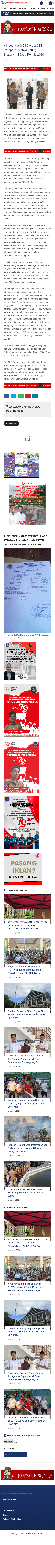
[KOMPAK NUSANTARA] (14, 5)
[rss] (24, 1504)
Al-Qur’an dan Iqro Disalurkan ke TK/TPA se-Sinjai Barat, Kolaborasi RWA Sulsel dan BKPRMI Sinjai (25, 969)
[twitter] (13, 396)
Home (4, 8)
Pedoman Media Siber (11, 1519)
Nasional (23, 8)
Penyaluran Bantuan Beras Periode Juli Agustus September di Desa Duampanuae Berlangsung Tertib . (26, 1058)
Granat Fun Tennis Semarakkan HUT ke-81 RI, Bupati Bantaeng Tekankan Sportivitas (26, 1103)
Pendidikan (43, 8)
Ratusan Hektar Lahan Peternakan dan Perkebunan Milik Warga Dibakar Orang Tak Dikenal (27, 1148)
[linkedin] (35, 396)
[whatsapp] (21, 396)
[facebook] (6, 396)
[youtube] (20, 1504)
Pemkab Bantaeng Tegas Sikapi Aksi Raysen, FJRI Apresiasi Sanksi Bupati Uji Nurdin (27, 1014)
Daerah (13, 8)
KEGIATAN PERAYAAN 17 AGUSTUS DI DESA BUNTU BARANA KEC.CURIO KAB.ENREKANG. (27, 925)
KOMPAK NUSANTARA (35, 1534)
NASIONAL (9, 1454)
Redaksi (5, 1515)
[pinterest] (28, 396)
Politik (32, 8)
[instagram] (17, 1504)
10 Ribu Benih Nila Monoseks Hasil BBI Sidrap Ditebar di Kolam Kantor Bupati (26, 1192)
